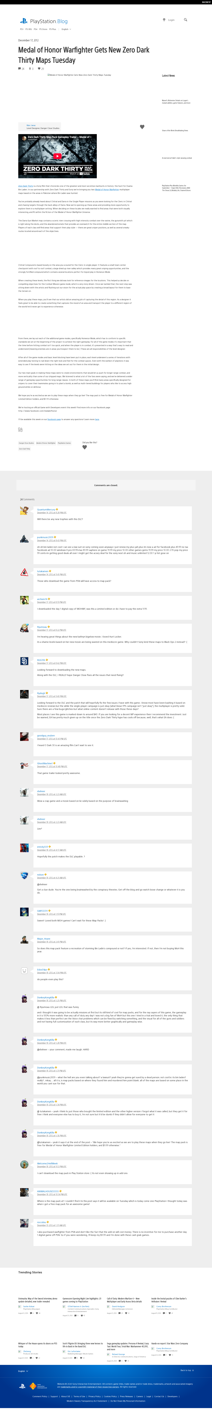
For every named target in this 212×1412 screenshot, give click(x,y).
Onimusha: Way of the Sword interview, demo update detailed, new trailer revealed (37, 1300)
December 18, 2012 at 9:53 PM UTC (51, 1166)
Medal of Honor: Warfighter (45, 443)
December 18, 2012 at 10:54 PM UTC (52, 1194)
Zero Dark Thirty (25, 186)
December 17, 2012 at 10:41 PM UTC (52, 738)
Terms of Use (79, 1396)
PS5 (22, 29)
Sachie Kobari (28, 1306)
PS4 (35, 29)
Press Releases (126, 1396)
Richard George (118, 1354)
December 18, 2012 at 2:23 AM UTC (51, 794)
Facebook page (54, 419)
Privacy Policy (94, 1396)
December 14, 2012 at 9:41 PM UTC (51, 574)
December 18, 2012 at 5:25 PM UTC (51, 1000)
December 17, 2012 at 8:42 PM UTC (51, 663)
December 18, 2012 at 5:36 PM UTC (51, 1135)
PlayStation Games (64, 443)
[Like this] (37, 1313)
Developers (172, 1396)
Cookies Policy (110, 1396)
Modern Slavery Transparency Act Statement (87, 1401)
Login (171, 19)
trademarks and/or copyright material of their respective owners (90, 1386)
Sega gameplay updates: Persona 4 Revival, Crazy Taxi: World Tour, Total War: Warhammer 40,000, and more (128, 1346)
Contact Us (159, 1396)
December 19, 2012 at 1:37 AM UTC (51, 1225)
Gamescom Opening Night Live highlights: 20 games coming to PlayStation (82, 1300)
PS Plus (52, 29)
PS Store (43, 29)
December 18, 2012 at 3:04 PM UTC (51, 972)
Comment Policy (40, 1396)
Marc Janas (31, 125)
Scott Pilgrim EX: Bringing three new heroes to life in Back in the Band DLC (83, 1345)
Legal (148, 1396)
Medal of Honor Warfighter (107, 189)
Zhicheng (27, 1351)
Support (54, 1396)
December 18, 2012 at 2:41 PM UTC (51, 941)
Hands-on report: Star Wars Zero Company (169, 1343)
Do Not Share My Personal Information (128, 1401)
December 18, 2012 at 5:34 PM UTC (51, 1104)
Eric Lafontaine (74, 1351)
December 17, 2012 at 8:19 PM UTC (51, 602)
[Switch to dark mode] (164, 20)
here (97, 419)
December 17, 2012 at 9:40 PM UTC (51, 696)
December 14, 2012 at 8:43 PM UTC (51, 540)
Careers (139, 1396)
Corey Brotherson (163, 1306)
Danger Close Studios (26, 443)
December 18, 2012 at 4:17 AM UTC (51, 850)
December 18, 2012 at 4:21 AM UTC (51, 877)
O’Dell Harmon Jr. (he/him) (78, 1306)
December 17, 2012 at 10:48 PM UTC (52, 766)
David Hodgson (118, 1306)
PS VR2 (29, 29)
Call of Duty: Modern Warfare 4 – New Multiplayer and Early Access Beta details (124, 1300)
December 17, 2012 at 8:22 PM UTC (51, 630)
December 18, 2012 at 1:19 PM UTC (51, 914)
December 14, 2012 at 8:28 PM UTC (51, 512)
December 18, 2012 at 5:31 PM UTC (51, 1070)
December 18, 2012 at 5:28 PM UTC (51, 1042)
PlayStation (49, 21)
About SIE (65, 1396)
